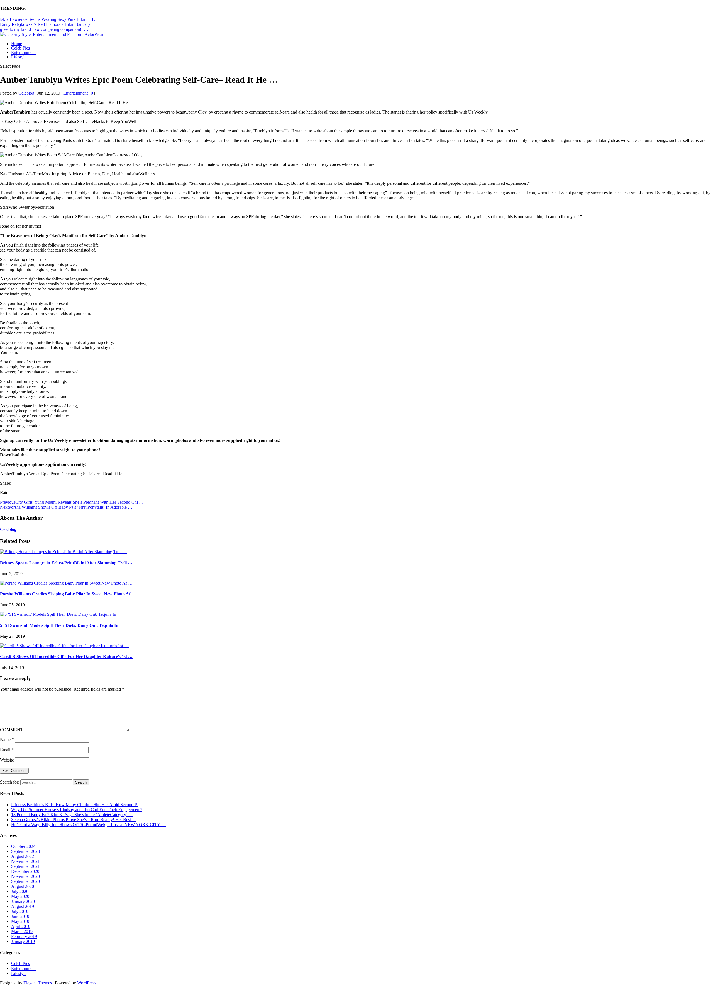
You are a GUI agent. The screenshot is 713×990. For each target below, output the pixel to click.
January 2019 (23, 941)
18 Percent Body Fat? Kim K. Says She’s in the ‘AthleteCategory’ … (72, 814)
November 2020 (25, 876)
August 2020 (22, 886)
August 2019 (22, 906)
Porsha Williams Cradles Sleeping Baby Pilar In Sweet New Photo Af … (68, 594)
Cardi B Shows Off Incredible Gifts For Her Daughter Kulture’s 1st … (66, 656)
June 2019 (20, 916)
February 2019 (24, 936)
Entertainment (23, 52)
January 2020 (23, 901)
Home (16, 43)
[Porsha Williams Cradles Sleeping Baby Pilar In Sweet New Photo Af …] (66, 583)
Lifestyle (18, 57)
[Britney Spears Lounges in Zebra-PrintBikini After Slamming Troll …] (63, 551)
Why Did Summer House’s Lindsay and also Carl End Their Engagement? (76, 809)
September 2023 (25, 851)
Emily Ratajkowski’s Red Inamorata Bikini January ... (47, 24)
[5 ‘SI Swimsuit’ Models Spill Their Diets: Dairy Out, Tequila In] (58, 614)
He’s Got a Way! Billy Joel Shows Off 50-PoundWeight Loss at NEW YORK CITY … (88, 824)
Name (7, 739)
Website (7, 760)
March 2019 (22, 931)
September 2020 (25, 881)
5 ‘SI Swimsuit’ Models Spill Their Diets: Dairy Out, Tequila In (59, 625)
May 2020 (20, 896)
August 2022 (22, 856)
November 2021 (25, 861)
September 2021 (25, 866)
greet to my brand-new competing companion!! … (44, 29)
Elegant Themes (37, 983)
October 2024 (23, 846)
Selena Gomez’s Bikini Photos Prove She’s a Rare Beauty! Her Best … (73, 819)
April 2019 (20, 926)
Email (7, 749)
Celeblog (26, 93)
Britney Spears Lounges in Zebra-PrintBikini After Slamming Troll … (66, 562)
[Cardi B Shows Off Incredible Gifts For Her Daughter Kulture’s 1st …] (64, 645)
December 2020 (25, 871)
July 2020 (19, 891)
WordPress (86, 983)
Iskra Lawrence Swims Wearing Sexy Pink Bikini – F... (48, 19)
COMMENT (11, 729)
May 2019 (20, 921)
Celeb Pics (20, 48)
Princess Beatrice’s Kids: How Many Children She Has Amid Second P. (74, 804)
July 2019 (19, 911)
